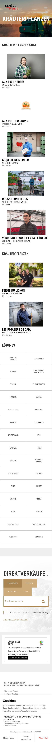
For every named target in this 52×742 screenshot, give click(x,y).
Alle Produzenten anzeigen (15, 619)
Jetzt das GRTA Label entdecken (18, 657)
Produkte (29, 583)
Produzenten (12, 583)
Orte (26, 591)
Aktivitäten (11, 591)
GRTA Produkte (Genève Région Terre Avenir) (28, 612)
